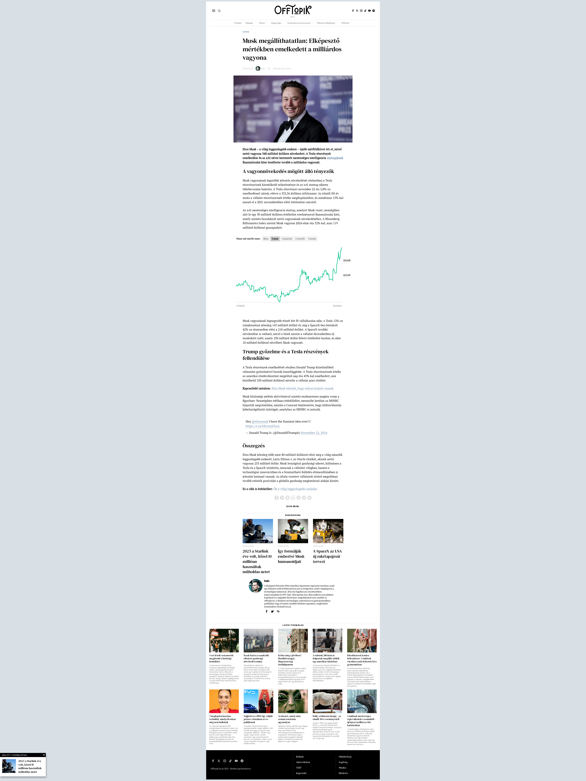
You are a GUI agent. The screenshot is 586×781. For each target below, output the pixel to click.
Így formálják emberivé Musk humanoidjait (291, 556)
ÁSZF (299, 767)
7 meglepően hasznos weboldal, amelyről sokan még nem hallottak (222, 719)
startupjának (335, 158)
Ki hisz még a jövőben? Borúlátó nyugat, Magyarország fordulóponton (289, 660)
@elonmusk (260, 421)
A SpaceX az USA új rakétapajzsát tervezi (327, 556)
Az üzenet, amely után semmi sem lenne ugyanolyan (289, 719)
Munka (342, 767)
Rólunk (300, 756)
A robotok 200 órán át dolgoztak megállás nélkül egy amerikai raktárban (326, 658)
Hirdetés (343, 773)
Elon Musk (292, 506)
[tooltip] (353, 11)
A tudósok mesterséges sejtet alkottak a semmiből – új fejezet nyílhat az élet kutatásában (361, 721)
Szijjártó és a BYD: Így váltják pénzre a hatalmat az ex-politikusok (258, 719)
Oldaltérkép (345, 756)
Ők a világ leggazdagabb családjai (295, 489)
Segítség (343, 762)
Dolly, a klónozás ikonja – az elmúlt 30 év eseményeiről (327, 718)
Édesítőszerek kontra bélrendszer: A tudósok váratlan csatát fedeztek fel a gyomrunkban (362, 660)
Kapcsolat (301, 773)
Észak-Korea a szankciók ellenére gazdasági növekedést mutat (256, 658)
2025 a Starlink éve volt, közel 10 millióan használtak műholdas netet (257, 561)
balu (263, 68)
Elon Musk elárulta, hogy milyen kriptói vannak (303, 388)
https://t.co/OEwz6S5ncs (263, 426)
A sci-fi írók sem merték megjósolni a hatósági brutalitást (221, 658)
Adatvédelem (303, 762)
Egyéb (246, 32)
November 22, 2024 (314, 433)
